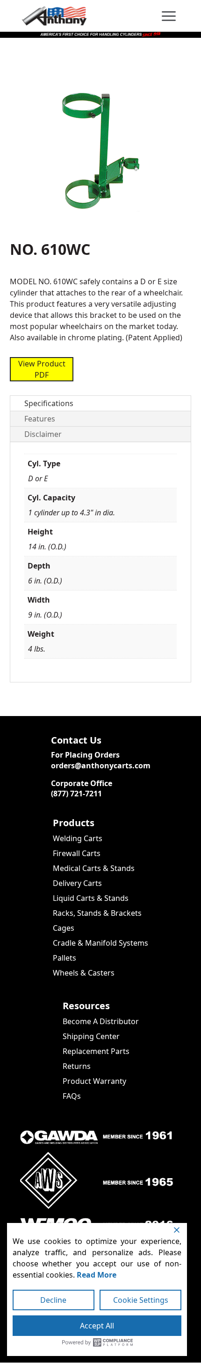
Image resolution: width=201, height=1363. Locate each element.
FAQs (72, 1096)
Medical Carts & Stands (94, 868)
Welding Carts (77, 838)
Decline (53, 1300)
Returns (77, 1066)
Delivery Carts (77, 883)
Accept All (97, 1326)
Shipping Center (91, 1036)
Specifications (48, 403)
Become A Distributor (101, 1021)
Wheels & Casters (84, 973)
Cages (63, 928)
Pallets (64, 958)
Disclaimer (43, 434)
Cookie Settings (140, 1300)
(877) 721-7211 (76, 793)
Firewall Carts (76, 853)
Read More (96, 1275)
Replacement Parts (96, 1051)
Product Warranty (94, 1081)
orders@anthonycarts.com (101, 765)
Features (39, 419)
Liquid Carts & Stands (91, 898)
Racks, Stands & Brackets (97, 913)
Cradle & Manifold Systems (100, 943)
